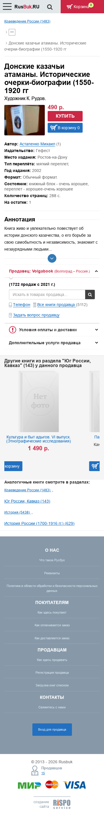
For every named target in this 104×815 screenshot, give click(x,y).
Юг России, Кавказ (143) (27, 501)
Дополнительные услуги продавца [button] (45, 342)
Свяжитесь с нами (52, 707)
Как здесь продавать (52, 660)
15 (43, 773)
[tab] (52, 271)
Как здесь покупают (52, 612)
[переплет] (24, 133)
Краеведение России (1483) (27, 21)
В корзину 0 (69, 127)
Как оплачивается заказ (52, 625)
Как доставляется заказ (52, 638)
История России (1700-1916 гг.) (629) (39, 523)
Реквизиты (52, 573)
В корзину (50, 466)
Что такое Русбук (52, 560)
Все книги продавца (56, 304)
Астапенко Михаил (37, 144)
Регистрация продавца (52, 672)
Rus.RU (27, 7)
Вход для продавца (52, 729)
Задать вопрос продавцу (36, 315)
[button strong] (52, 271)
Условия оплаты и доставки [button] (48, 329)
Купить (65, 116)
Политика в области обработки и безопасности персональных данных (52, 588)
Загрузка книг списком (52, 685)
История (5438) (17, 512)
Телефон (21, 304)
